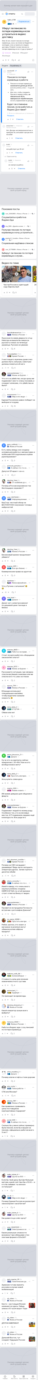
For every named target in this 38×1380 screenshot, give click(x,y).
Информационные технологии (20, 499)
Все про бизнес (18, 568)
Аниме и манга (18, 790)
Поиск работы (17, 1088)
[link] (16, 280)
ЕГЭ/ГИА (15, 709)
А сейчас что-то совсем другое (19, 468)
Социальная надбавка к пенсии (17, 243)
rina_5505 (8, 226)
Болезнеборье (18, 976)
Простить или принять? (19, 776)
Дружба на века (18, 226)
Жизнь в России (13, 24)
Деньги (15, 600)
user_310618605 (10, 213)
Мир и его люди (18, 397)
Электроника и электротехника (20, 1229)
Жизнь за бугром (19, 375)
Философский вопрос (20, 583)
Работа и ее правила (20, 652)
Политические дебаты (20, 1282)
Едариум (15, 993)
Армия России (18, 356)
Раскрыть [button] (10, 115)
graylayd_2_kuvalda (11, 238)
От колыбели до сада (20, 482)
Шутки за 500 (17, 1177)
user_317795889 (10, 249)
